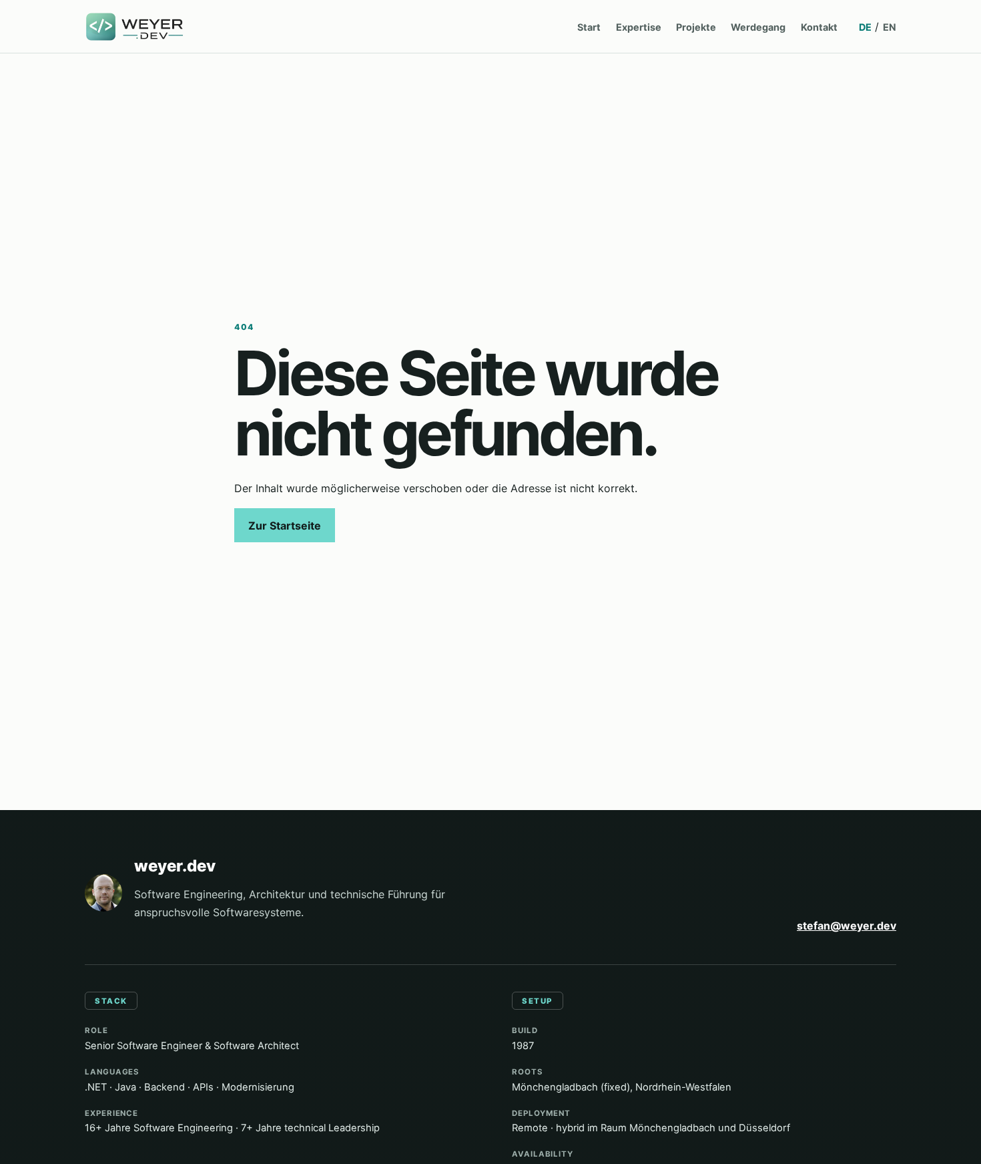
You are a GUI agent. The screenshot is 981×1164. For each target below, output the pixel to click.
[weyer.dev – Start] (135, 27)
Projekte (696, 27)
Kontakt (819, 27)
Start (589, 27)
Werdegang (758, 27)
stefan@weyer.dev (846, 925)
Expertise (638, 27)
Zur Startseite (284, 525)
